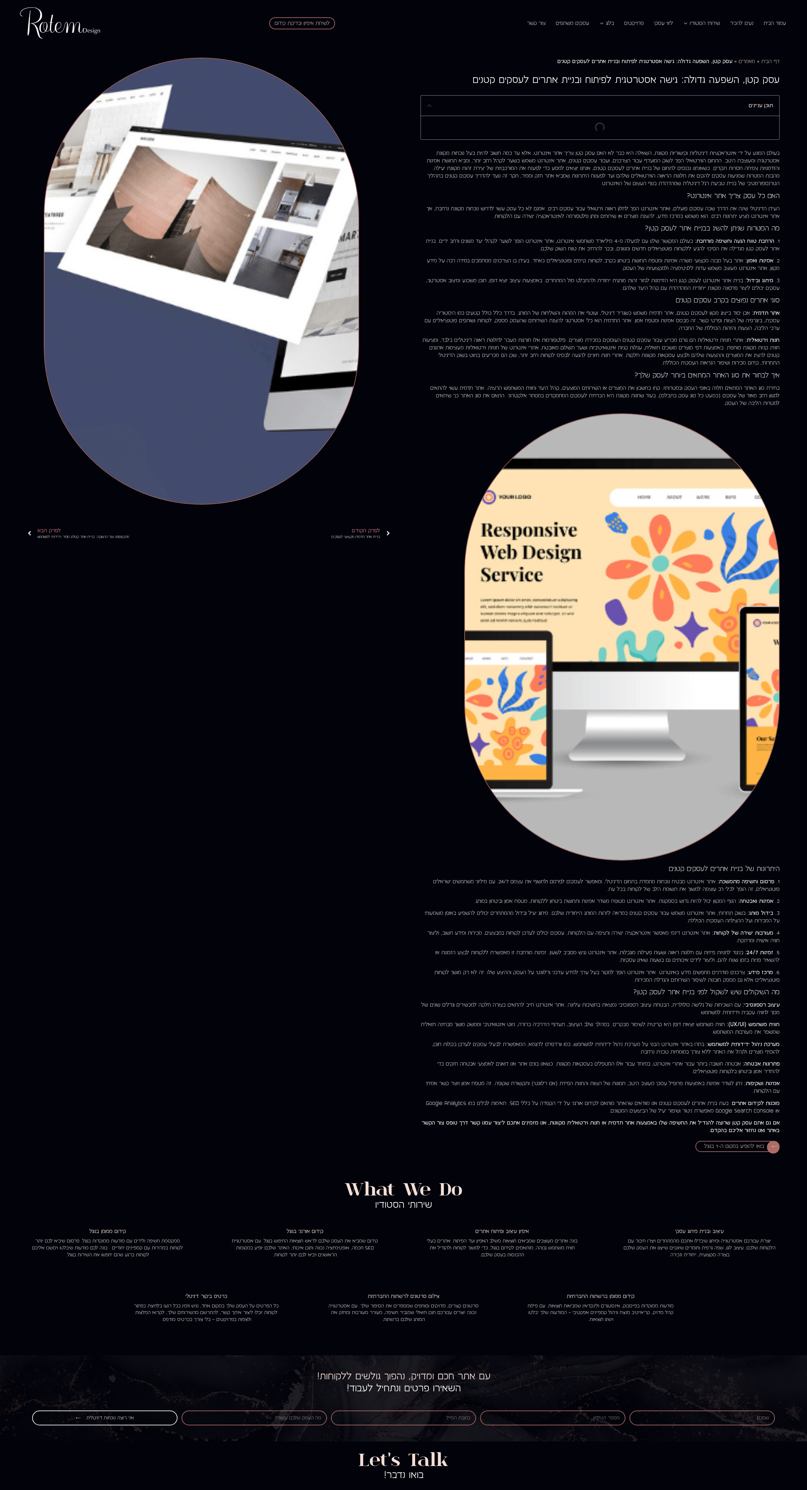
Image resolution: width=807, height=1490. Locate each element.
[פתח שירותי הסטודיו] (685, 23)
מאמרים (747, 61)
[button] (429, 105)
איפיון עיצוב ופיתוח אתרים (502, 1231)
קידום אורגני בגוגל (305, 1231)
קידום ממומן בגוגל (107, 1231)
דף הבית (770, 61)
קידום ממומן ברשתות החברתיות (601, 1296)
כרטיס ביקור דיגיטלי (206, 1296)
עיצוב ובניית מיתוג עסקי (699, 1231)
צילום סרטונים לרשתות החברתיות (403, 1296)
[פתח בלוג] (601, 23)
